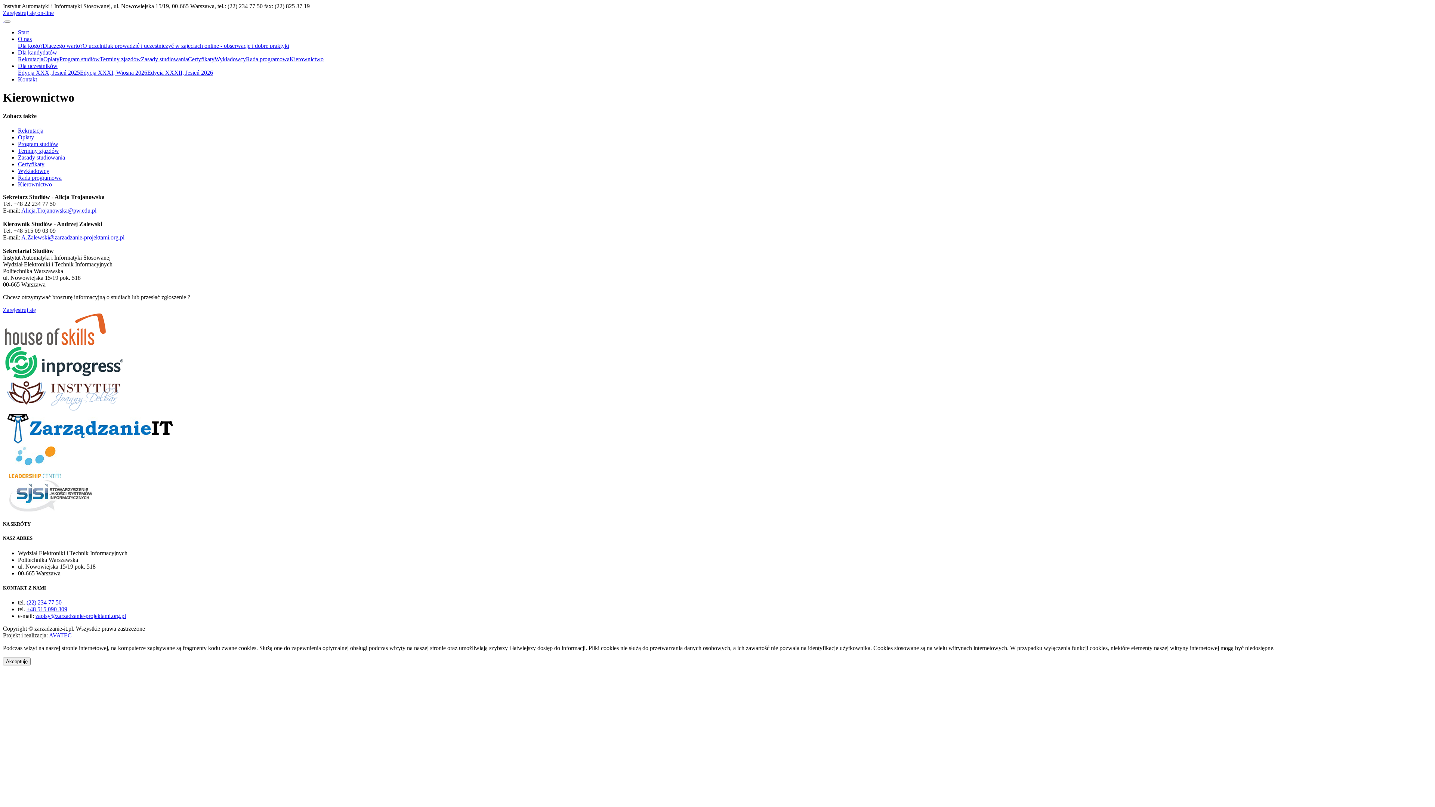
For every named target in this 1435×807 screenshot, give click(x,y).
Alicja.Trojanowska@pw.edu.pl (58, 210)
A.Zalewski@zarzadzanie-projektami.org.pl (72, 237)
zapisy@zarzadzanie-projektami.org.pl (81, 616)
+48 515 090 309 (47, 609)
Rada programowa (268, 59)
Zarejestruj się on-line (28, 13)
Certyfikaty (201, 59)
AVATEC (60, 635)
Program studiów (79, 59)
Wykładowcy (230, 59)
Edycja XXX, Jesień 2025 (49, 72)
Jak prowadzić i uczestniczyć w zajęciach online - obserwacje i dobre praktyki (197, 46)
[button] (17, 661)
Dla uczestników (38, 66)
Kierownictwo (307, 59)
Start (23, 32)
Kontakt (27, 79)
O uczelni (94, 46)
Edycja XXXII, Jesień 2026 (180, 72)
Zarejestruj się (19, 310)
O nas (25, 39)
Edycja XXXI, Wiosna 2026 (113, 72)
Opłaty (51, 59)
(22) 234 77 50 (44, 602)
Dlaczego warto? (63, 46)
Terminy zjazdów (120, 59)
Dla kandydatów (37, 52)
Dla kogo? (30, 46)
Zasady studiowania (164, 59)
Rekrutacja (30, 59)
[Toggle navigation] (7, 22)
